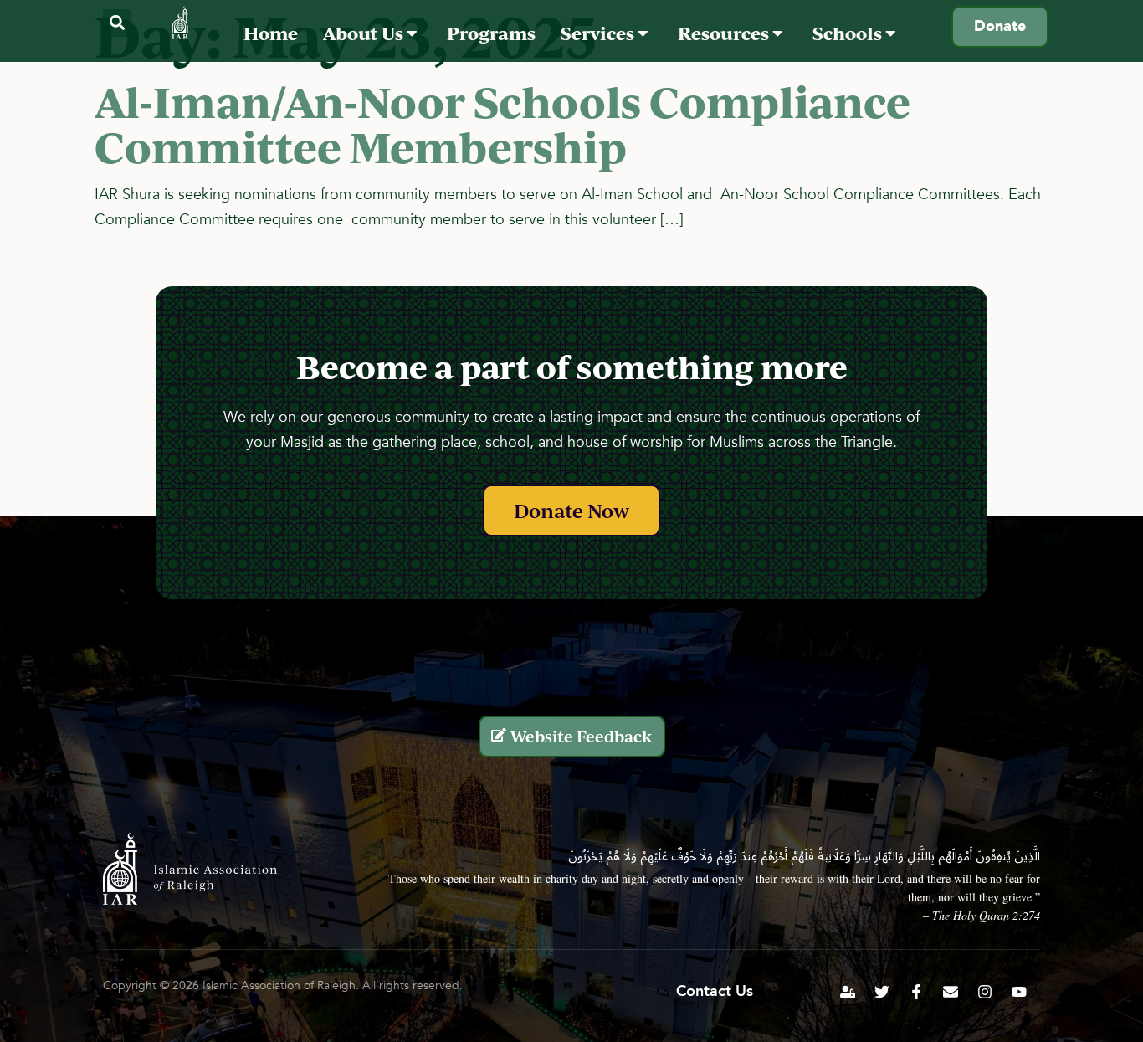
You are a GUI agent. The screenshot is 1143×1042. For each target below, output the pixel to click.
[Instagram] (985, 992)
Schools (848, 33)
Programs (491, 33)
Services (599, 33)
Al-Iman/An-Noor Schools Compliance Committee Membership (502, 124)
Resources (725, 33)
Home (270, 33)
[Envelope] (950, 992)
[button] (117, 23)
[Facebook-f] (916, 992)
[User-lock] (848, 992)
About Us (365, 33)
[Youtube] (1019, 992)
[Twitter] (882, 992)
